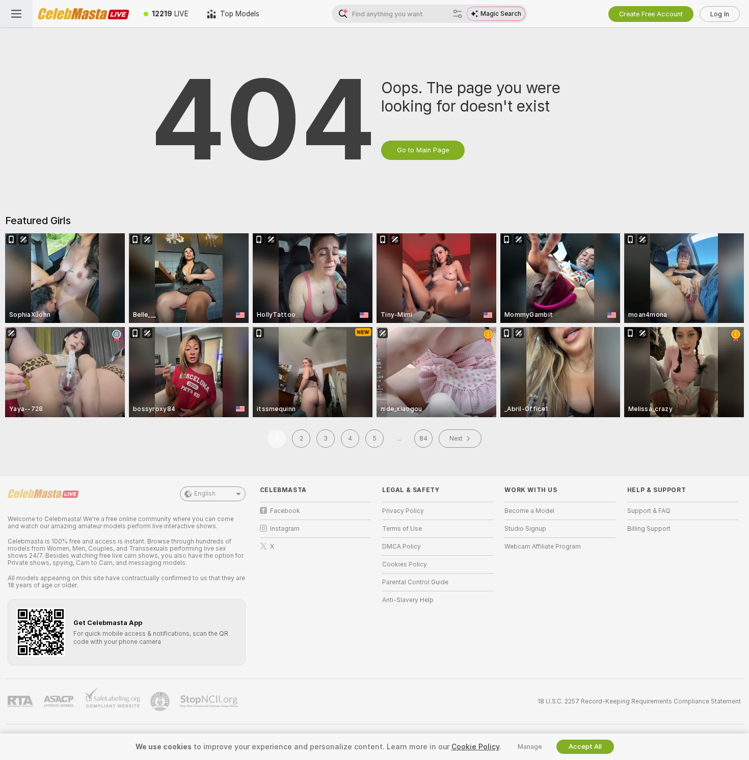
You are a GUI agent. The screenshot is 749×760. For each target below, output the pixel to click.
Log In (719, 14)
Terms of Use (402, 528)
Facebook (285, 510)
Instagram (285, 528)
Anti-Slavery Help (408, 600)
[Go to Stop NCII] (210, 701)
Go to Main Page (423, 150)
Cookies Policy (404, 564)
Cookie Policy (475, 747)
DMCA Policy (401, 546)
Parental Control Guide (415, 582)
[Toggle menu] (16, 14)
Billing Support (649, 528)
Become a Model (529, 510)
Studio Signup (525, 528)
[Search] (457, 14)
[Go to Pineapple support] (161, 701)
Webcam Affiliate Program (542, 546)
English (205, 493)
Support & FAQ (649, 510)
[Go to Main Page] (84, 14)
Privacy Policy (403, 510)
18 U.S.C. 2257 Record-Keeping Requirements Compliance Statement (639, 701)
